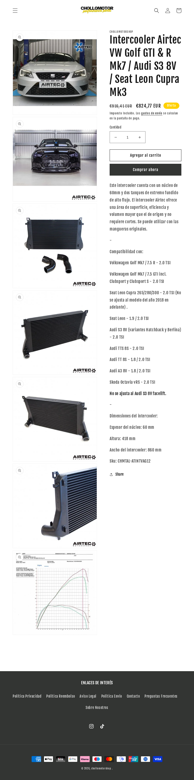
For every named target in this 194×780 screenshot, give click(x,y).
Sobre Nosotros (97, 707)
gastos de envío (151, 113)
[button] (15, 10)
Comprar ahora (145, 169)
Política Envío (111, 696)
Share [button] (119, 474)
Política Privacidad (27, 696)
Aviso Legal (88, 696)
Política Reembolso (60, 696)
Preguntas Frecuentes (161, 696)
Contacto (133, 696)
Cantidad (115, 127)
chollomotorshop (101, 768)
